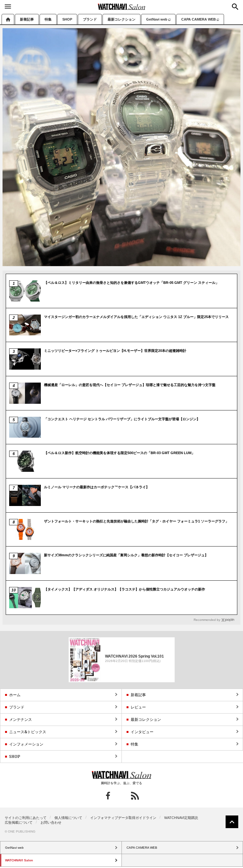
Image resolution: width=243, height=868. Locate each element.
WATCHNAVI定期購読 (181, 818)
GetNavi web (156, 19)
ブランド (90, 19)
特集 (48, 19)
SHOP (67, 19)
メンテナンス (20, 719)
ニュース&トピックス (27, 731)
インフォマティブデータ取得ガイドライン (123, 818)
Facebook (108, 796)
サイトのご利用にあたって (26, 818)
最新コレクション (121, 19)
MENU (8, 6)
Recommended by (207, 619)
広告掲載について (19, 822)
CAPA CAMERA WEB (198, 19)
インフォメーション (26, 744)
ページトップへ (232, 821)
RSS (135, 796)
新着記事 (27, 19)
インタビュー (142, 731)
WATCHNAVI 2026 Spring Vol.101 (134, 656)
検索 (235, 6)
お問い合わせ (50, 822)
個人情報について (68, 818)
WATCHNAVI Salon (121, 6)
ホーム (8, 19)
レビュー (138, 707)
